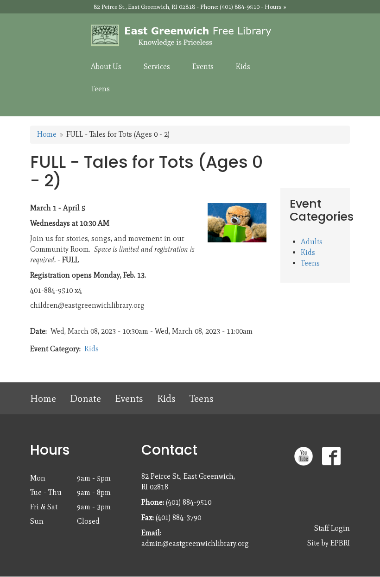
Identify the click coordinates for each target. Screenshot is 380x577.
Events (129, 398)
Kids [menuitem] (243, 66)
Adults (312, 241)
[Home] (190, 35)
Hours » (275, 7)
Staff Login (332, 528)
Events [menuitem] (203, 66)
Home (47, 134)
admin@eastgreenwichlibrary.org (195, 543)
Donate (85, 398)
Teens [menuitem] (100, 88)
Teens (310, 263)
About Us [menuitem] (106, 66)
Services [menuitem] (157, 66)
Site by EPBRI (328, 543)
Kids (91, 348)
